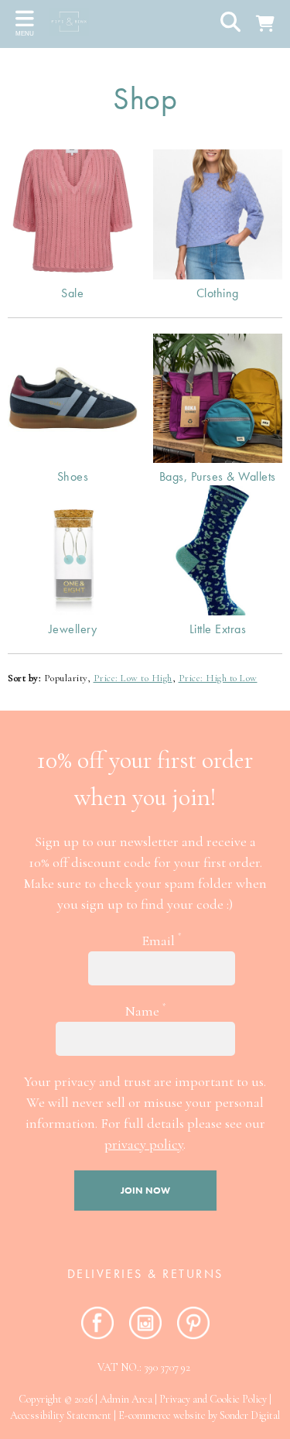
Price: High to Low (218, 678)
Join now (145, 1190)
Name (145, 1010)
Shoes (73, 476)
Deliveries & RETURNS (145, 1274)
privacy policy (143, 1144)
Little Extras (218, 629)
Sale (72, 293)
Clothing (217, 293)
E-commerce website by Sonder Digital (199, 1415)
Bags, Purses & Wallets (217, 476)
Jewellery (73, 629)
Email (161, 940)
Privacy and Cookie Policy (213, 1399)
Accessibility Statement (60, 1415)
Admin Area (126, 1399)
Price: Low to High (133, 678)
